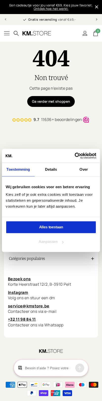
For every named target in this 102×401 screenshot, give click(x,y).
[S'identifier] (84, 33)
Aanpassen (48, 242)
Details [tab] (51, 169)
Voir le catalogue (7, 33)
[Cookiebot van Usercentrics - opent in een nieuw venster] (74, 155)
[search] (16, 33)
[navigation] (5, 19)
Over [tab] (83, 169)
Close (96, 7)
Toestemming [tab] (18, 169)
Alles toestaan (51, 227)
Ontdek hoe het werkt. (51, 8)
